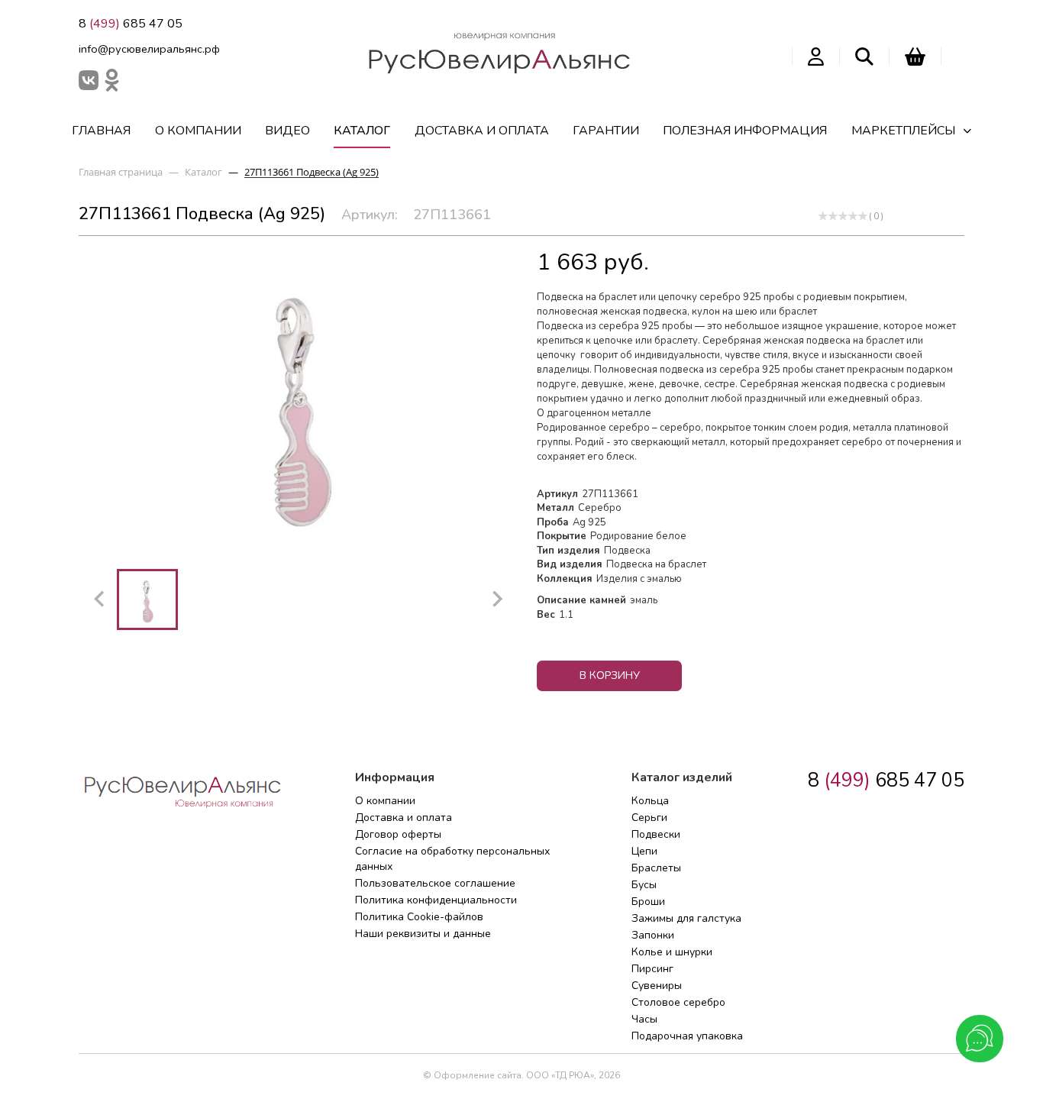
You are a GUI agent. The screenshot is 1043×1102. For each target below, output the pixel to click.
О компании (198, 130)
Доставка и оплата (482, 130)
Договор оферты (398, 834)
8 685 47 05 (130, 23)
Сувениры (656, 985)
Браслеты (656, 868)
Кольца (650, 800)
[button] (147, 599)
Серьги (649, 817)
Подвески (655, 834)
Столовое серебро (678, 1002)
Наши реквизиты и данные (423, 933)
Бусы (644, 884)
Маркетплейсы (903, 130)
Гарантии (606, 130)
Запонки (652, 935)
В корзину (610, 675)
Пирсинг (652, 968)
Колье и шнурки (671, 952)
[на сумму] (915, 56)
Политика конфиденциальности (436, 900)
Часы (644, 1019)
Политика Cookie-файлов (419, 917)
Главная (101, 130)
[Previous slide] (100, 599)
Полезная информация (745, 130)
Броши (648, 901)
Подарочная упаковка (687, 1036)
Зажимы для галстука (686, 918)
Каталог (362, 130)
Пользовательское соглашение (435, 883)
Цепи (644, 851)
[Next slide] (496, 599)
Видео (287, 130)
